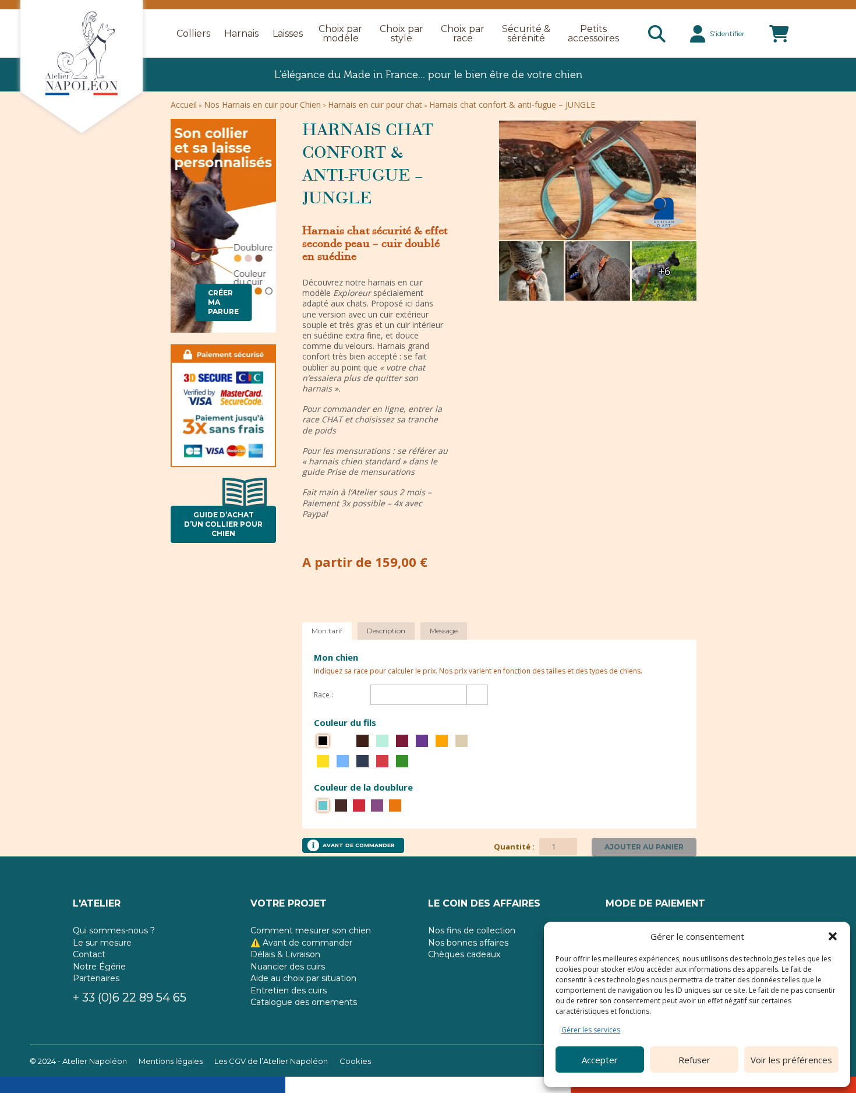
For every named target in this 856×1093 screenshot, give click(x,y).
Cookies (355, 1061)
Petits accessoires (593, 33)
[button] (833, 936)
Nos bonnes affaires (468, 942)
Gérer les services (590, 1030)
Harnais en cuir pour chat (375, 104)
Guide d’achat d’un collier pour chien (223, 524)
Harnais (241, 33)
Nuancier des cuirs (287, 966)
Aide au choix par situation (303, 978)
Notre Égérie (99, 966)
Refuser (694, 1060)
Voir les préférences (791, 1060)
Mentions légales (171, 1061)
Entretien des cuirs (288, 990)
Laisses (288, 33)
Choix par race (462, 33)
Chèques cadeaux (464, 954)
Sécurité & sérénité (526, 33)
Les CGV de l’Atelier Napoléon (271, 1061)
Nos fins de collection (471, 930)
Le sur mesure (102, 942)
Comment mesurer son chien (310, 930)
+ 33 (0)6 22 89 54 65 (129, 997)
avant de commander (359, 845)
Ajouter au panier (644, 846)
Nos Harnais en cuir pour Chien (262, 104)
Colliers (193, 33)
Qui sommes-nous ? (114, 930)
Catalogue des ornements (303, 1002)
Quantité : (515, 846)
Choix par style (401, 33)
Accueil (184, 104)
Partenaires (96, 978)
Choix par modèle (340, 33)
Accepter (600, 1060)
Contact (89, 954)
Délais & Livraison (285, 954)
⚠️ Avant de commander (301, 942)
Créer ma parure (223, 302)
